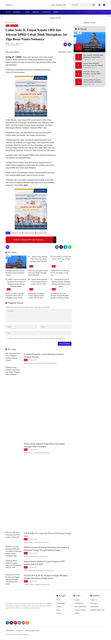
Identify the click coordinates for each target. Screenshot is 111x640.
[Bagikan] (69, 44)
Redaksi (13, 43)
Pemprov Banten (80, 610)
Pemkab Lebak (42, 233)
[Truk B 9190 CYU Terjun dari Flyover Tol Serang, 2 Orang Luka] (61, 262)
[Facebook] (57, 247)
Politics (59, 613)
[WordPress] (19, 622)
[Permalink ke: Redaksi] (8, 44)
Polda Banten (79, 603)
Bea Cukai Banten (80, 606)
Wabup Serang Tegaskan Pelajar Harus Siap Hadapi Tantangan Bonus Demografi (38, 273)
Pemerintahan (14, 25)
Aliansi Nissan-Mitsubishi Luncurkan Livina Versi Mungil (93, 64)
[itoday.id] (9, 5)
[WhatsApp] (69, 247)
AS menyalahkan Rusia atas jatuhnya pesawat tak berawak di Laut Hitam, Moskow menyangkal (93, 81)
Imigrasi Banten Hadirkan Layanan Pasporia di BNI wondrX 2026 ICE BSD (36, 296)
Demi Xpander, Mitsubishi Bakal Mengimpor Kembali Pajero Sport (93, 56)
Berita (53, 289)
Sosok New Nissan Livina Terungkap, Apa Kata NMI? (91, 73)
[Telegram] (65, 247)
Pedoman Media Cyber (97, 610)
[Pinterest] (15, 622)
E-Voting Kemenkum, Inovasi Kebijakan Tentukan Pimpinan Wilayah (15, 273)
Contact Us (94, 600)
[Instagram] (23, 622)
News (7, 25)
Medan (77, 613)
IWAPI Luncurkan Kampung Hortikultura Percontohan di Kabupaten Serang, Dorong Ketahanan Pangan (14, 296)
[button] (93, 5)
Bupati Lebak (17, 233)
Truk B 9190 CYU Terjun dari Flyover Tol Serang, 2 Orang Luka (60, 273)
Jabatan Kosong (29, 233)
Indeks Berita (95, 606)
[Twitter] (61, 247)
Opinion (59, 606)
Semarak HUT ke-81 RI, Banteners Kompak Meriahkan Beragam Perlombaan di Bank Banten (60, 296)
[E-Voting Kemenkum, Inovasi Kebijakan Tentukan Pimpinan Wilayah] (16, 262)
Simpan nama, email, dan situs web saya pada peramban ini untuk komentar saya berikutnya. (36, 338)
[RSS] (27, 622)
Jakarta (77, 600)
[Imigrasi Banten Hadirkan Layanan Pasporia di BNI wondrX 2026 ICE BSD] (38, 284)
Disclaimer (94, 603)
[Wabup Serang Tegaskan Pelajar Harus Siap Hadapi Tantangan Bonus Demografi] (38, 262)
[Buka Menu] (104, 5)
